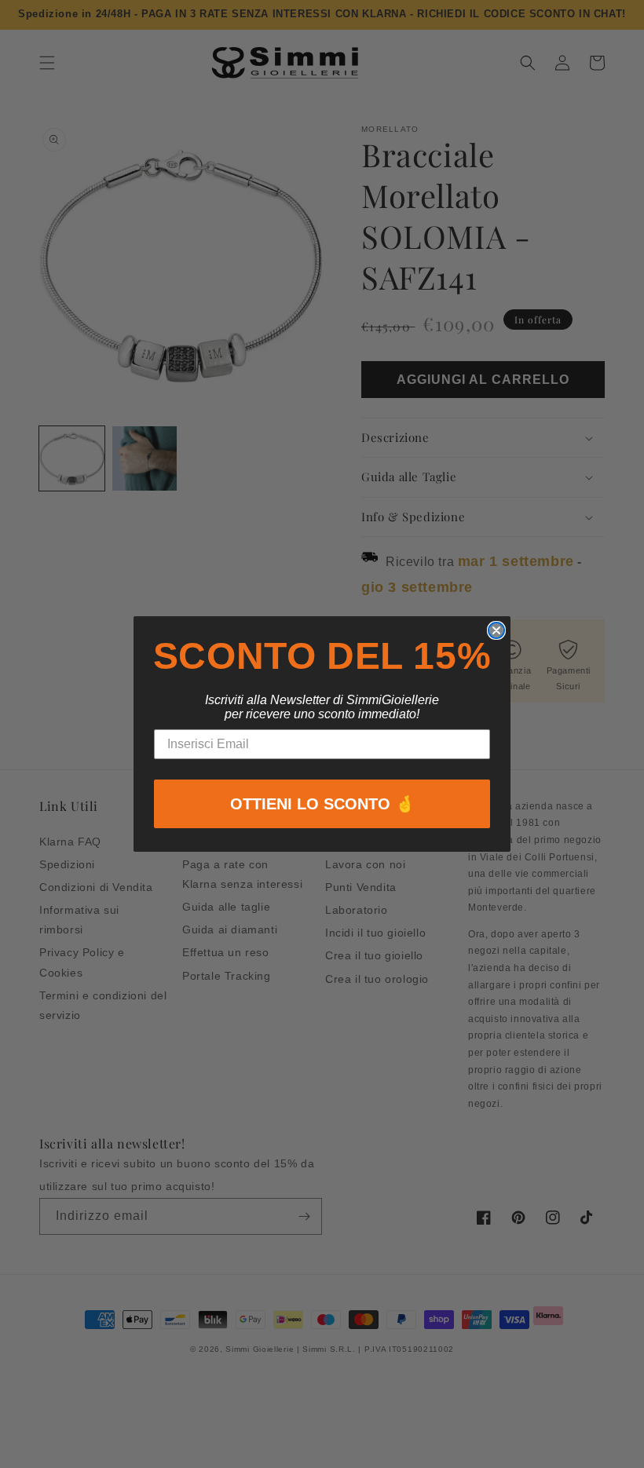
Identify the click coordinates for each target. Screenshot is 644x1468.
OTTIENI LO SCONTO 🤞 (322, 804)
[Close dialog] (496, 630)
